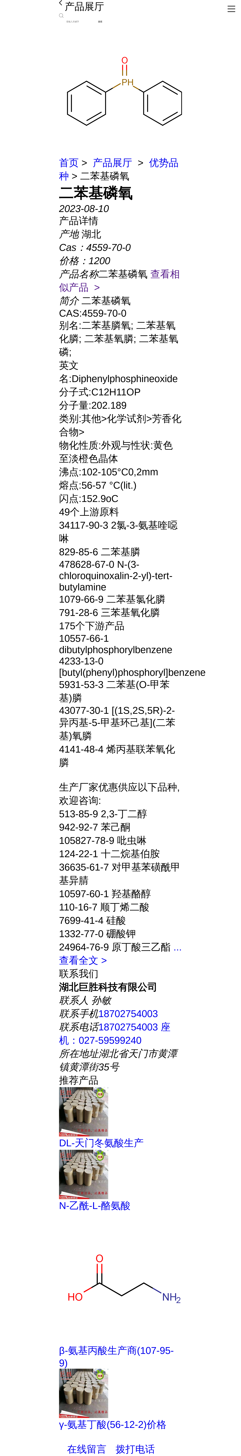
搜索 (100, 21)
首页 (69, 162)
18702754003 (128, 1013)
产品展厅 (112, 162)
